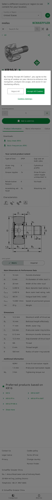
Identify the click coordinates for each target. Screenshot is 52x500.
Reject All (15, 91)
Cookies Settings (25, 98)
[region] (26, 88)
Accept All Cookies (35, 91)
